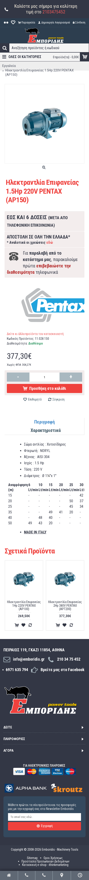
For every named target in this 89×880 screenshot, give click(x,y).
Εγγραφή (47, 826)
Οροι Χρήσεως (53, 858)
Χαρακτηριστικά (46, 430)
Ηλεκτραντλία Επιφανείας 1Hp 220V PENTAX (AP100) (24, 605)
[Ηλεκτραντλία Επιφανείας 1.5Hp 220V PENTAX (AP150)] (44, 124)
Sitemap (32, 858)
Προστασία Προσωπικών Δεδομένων (45, 861)
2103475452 (53, 12)
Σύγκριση (58, 399)
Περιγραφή (44, 422)
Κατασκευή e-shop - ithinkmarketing (45, 864)
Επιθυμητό (35, 399)
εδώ (49, 242)
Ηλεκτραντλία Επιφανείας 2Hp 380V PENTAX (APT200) (65, 605)
